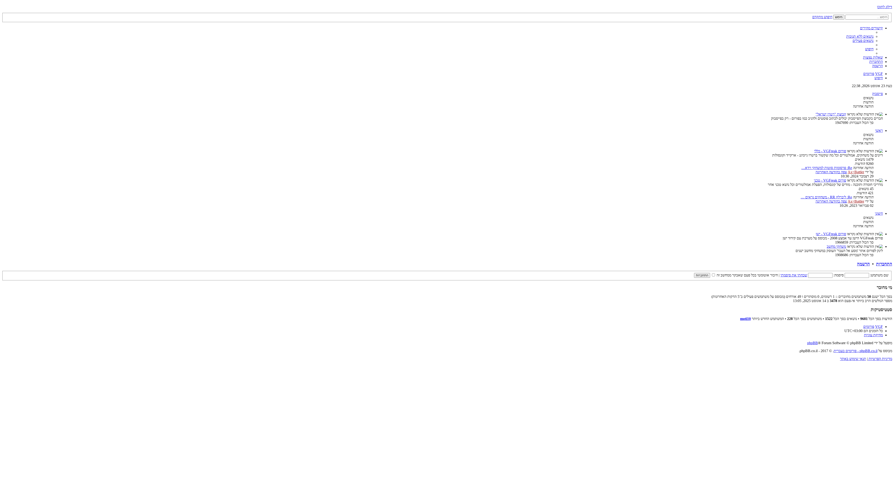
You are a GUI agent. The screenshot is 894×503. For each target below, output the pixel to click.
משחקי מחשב (836, 246)
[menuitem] (860, 36)
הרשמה (863, 264)
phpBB (812, 343)
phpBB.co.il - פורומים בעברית (855, 351)
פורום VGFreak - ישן (831, 234)
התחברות (884, 264)
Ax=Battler (856, 172)
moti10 (745, 319)
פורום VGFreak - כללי (830, 151)
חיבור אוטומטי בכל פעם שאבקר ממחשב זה (747, 275)
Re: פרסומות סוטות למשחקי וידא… (826, 168)
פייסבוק (877, 94)
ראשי (879, 131)
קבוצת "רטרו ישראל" (831, 114)
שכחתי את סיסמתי (793, 275)
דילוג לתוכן (884, 7)
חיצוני (879, 213)
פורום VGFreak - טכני (830, 180)
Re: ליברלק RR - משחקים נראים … (826, 197)
